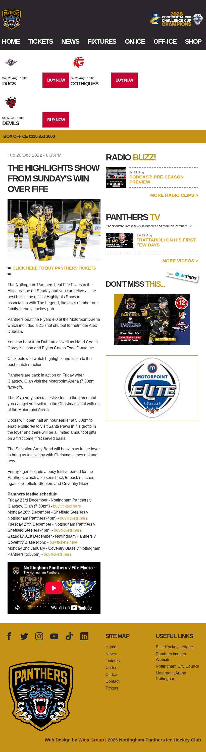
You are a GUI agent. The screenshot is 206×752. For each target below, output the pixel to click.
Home (11, 41)
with (172, 272)
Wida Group (91, 739)
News (70, 41)
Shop (193, 41)
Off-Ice (164, 41)
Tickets (40, 41)
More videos (180, 260)
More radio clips (174, 195)
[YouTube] (54, 636)
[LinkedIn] (84, 636)
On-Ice (135, 41)
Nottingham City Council (177, 666)
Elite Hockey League (174, 647)
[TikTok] (69, 636)
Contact (112, 681)
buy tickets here (67, 506)
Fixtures (102, 41)
